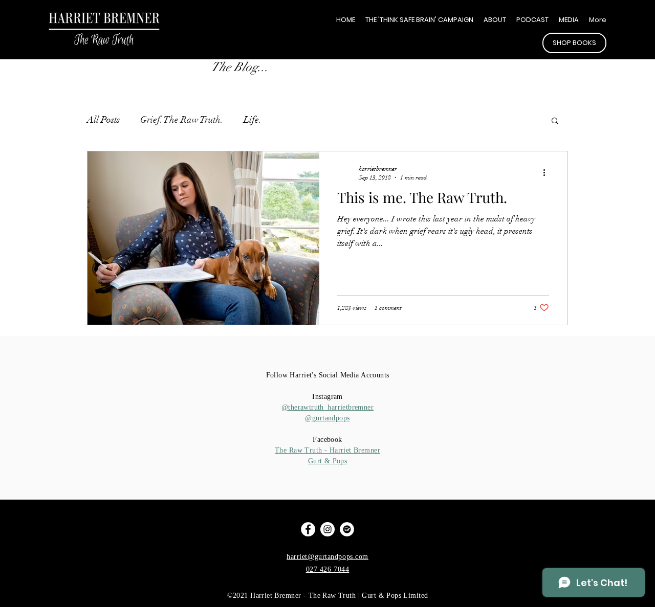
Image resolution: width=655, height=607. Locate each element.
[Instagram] (327, 529)
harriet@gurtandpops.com (327, 556)
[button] (555, 121)
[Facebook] (308, 529)
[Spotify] (347, 529)
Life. (252, 119)
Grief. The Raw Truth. (181, 119)
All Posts (103, 119)
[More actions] (547, 172)
